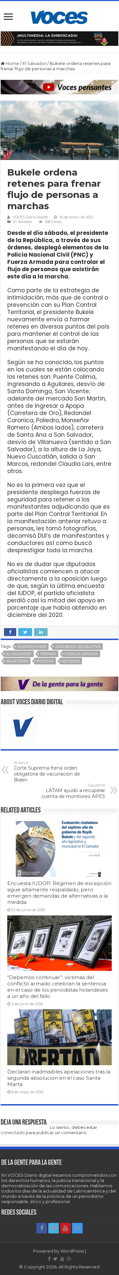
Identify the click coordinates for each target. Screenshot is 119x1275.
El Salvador (34, 63)
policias (45, 661)
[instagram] (77, 1228)
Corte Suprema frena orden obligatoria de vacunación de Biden (47, 771)
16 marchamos (31, 646)
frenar (48, 654)
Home (12, 63)
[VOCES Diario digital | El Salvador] (59, 16)
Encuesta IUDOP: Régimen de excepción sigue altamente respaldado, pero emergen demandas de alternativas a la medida (59, 892)
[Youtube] (65, 1228)
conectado (13, 1132)
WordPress (72, 1251)
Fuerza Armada (81, 654)
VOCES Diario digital (30, 217)
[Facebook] (41, 1228)
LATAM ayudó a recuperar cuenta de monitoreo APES (73, 791)
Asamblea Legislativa (77, 646)
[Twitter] (53, 1228)
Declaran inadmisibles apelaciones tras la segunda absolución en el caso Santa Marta (58, 1077)
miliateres (17, 661)
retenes (71, 661)
